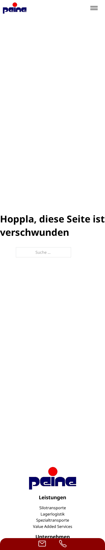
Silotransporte (52, 507)
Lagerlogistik (53, 514)
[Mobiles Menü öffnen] (94, 8)
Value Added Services (52, 526)
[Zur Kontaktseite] (42, 544)
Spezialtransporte (52, 520)
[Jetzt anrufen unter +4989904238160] (63, 544)
